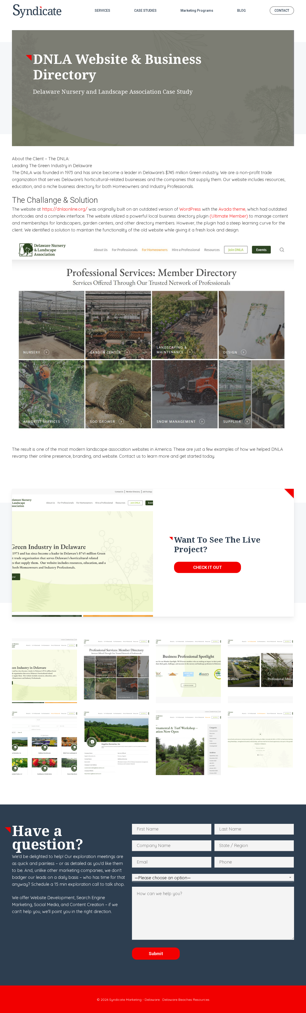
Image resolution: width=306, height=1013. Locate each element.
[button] (207, 567)
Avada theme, (232, 209)
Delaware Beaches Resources (185, 999)
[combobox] (213, 878)
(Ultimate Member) (228, 216)
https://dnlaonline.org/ (64, 209)
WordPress (190, 209)
